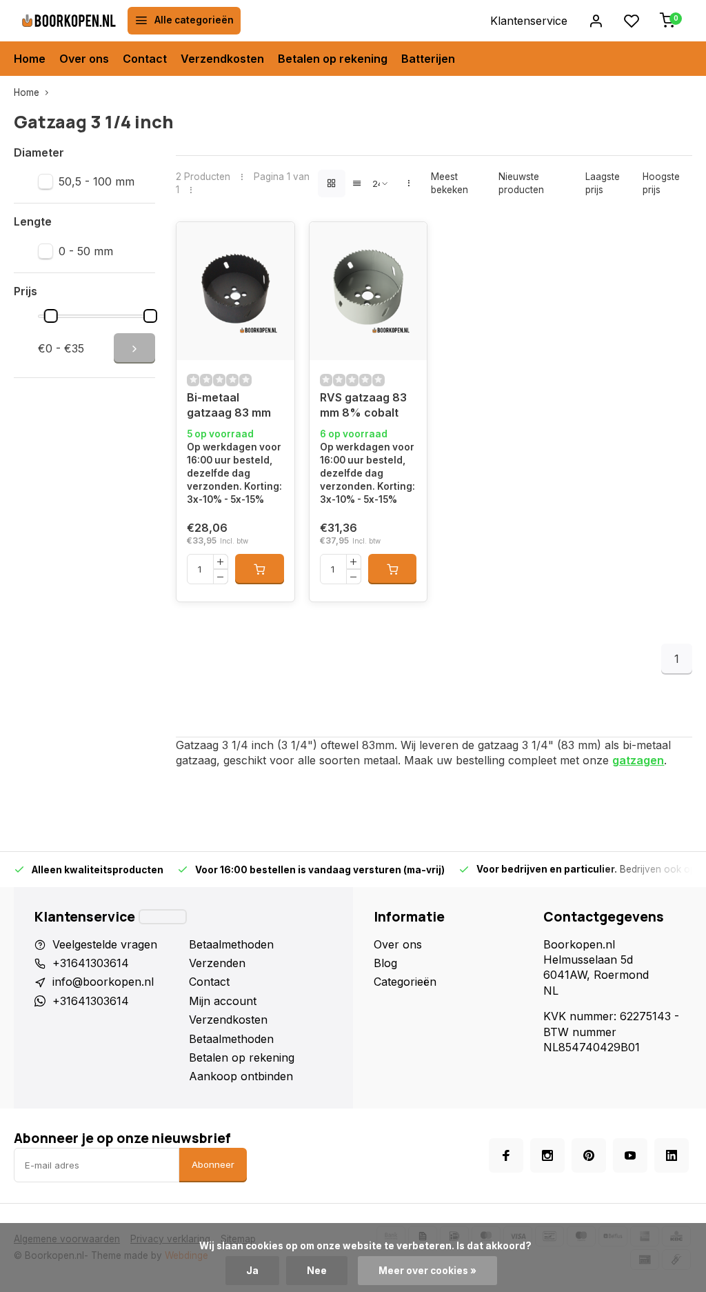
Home (30, 59)
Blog (385, 963)
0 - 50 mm (86, 251)
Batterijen (428, 59)
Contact (145, 59)
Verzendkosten (222, 59)
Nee (317, 1270)
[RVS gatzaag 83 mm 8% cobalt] (368, 291)
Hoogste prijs (661, 183)
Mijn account (222, 1001)
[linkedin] (671, 1155)
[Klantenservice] (163, 916)
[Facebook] (506, 1155)
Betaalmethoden (231, 944)
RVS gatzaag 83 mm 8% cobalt (363, 404)
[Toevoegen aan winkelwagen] (259, 569)
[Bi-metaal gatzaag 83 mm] (235, 291)
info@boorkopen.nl (103, 981)
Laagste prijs (602, 183)
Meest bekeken (449, 183)
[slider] (50, 316)
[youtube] (630, 1155)
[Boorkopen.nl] (69, 20)
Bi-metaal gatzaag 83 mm (229, 404)
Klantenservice (528, 21)
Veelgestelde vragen (104, 944)
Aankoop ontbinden (241, 1076)
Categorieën (405, 981)
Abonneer (213, 1164)
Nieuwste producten (521, 183)
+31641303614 (90, 963)
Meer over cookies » (427, 1270)
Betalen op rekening (332, 59)
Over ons (84, 59)
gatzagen (638, 760)
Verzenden (217, 963)
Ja (252, 1270)
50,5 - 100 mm (96, 181)
